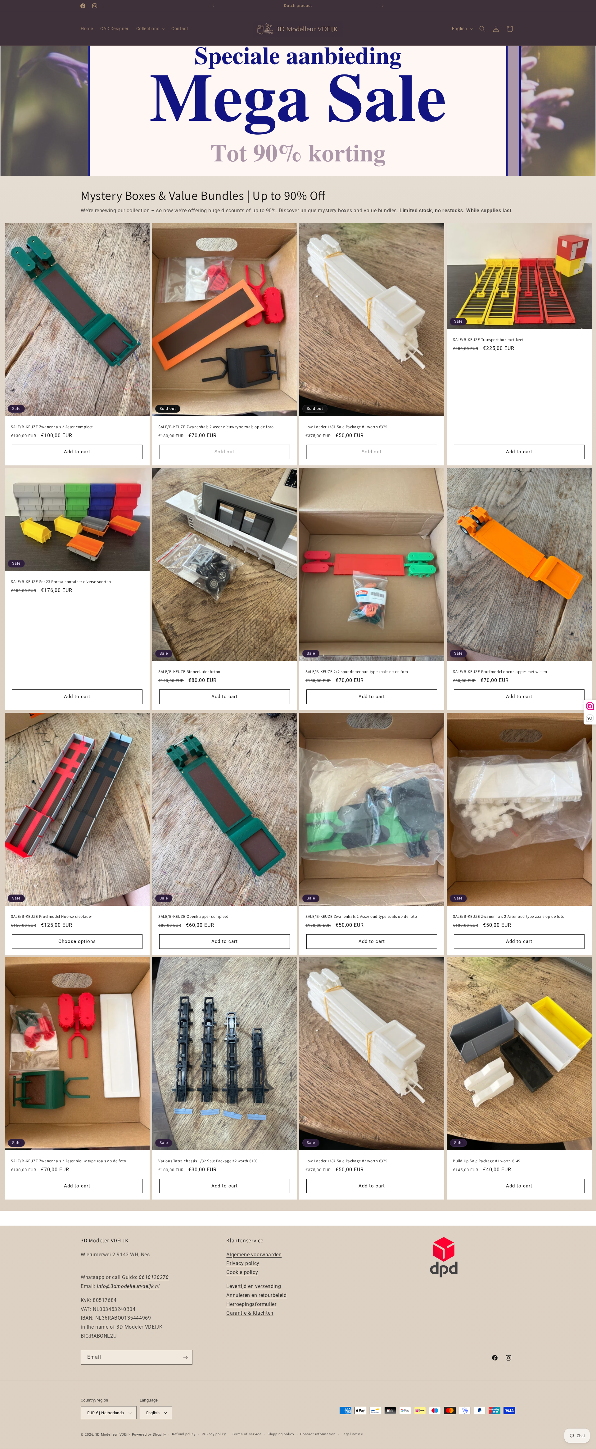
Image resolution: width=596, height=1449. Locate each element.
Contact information (317, 1434)
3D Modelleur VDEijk (113, 1435)
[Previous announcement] (213, 6)
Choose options (77, 941)
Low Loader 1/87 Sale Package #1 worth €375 (346, 426)
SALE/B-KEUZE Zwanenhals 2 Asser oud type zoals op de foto (361, 916)
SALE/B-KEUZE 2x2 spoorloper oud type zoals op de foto (356, 671)
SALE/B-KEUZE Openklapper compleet (193, 916)
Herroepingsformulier (251, 1304)
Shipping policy (281, 1434)
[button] (150, 28)
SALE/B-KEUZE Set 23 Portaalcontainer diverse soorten (61, 581)
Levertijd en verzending (253, 1286)
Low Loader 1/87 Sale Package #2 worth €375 (346, 1161)
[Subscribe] (185, 1357)
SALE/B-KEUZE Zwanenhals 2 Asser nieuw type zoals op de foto (215, 426)
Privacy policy (242, 1263)
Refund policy (184, 1434)
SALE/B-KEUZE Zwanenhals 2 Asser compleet (52, 426)
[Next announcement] (383, 6)
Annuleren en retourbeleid (256, 1295)
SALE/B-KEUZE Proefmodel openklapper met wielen (500, 671)
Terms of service (246, 1434)
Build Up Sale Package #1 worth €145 (486, 1161)
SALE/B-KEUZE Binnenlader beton (189, 671)
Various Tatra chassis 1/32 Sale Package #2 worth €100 (208, 1161)
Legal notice (352, 1434)
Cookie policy (242, 1272)
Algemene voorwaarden (254, 1255)
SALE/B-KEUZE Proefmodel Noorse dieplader (51, 916)
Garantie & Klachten (249, 1313)
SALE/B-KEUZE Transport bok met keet (488, 339)
